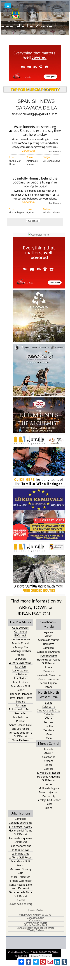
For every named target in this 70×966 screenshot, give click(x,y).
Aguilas (30, 212)
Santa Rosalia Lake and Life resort (20, 726)
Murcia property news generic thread (35, 928)
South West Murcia (48, 624)
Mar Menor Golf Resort (20, 687)
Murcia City (49, 796)
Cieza (48, 718)
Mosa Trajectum (48, 792)
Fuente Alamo (48, 655)
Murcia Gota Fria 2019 (35, 925)
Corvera (48, 768)
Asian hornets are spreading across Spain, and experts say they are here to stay (35, 131)
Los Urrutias (20, 682)
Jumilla (48, 726)
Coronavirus (35, 920)
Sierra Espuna (48, 682)
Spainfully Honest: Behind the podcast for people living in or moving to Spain (35, 182)
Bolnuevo (48, 643)
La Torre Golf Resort (20, 662)
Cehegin (48, 714)
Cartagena (20, 631)
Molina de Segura (48, 788)
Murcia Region (16, 212)
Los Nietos (20, 678)
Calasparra (48, 706)
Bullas (48, 702)
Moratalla (49, 730)
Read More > (54, 151)
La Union (20, 666)
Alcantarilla (48, 756)
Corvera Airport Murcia (35, 923)
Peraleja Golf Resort (49, 799)
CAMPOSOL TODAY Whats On (35, 915)
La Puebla (20, 658)
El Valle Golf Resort (48, 772)
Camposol (48, 647)
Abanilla (48, 749)
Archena (48, 760)
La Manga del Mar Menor (20, 652)
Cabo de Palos (20, 627)
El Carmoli (20, 635)
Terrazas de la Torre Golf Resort (20, 734)
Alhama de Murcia (48, 639)
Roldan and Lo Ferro (20, 709)
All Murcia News (51, 161)
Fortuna (48, 722)
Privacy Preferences (40, 956)
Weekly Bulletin (35, 930)
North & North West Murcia (48, 694)
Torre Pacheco (20, 740)
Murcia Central (48, 743)
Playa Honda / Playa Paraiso (20, 699)
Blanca (49, 764)
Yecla (48, 738)
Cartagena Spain (35, 918)
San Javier (20, 713)
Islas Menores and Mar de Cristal (20, 641)
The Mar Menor (20, 622)
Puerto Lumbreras (48, 679)
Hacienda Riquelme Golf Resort (48, 778)
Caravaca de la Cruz (48, 710)
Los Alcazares (20, 670)
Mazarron (48, 671)
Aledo (48, 636)
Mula (49, 734)
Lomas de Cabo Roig (20, 903)
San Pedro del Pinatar (21, 719)
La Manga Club (20, 647)
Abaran (48, 753)
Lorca (48, 667)
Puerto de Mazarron (48, 675)
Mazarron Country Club (20, 870)
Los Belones (20, 674)
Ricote (48, 803)
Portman (20, 705)
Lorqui (48, 784)
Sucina (48, 807)
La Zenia (20, 900)
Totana (49, 686)
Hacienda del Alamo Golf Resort (48, 661)
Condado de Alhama (48, 651)
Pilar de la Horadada (20, 693)
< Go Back (32, 220)
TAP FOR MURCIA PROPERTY (35, 89)
